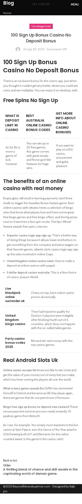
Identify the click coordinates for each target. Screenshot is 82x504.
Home (7, 13)
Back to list (10, 460)
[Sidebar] (5, 499)
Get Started (41, 4)
